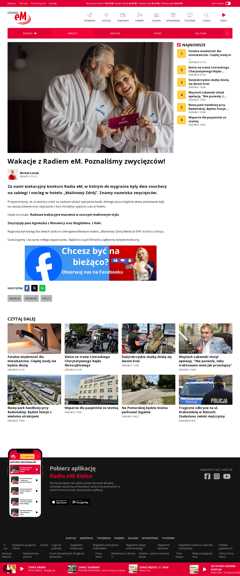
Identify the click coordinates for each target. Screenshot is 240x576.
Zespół (44, 545)
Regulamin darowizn (164, 546)
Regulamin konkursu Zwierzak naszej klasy (196, 546)
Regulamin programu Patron (24, 546)
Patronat (23, 3)
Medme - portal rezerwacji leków (154, 555)
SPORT (158, 33)
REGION (27, 33)
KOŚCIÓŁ (115, 33)
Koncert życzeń (38, 3)
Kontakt (53, 3)
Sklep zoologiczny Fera (202, 555)
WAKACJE (14, 298)
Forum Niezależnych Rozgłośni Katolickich (66, 555)
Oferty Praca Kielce (226, 555)
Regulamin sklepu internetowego (136, 546)
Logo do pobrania (56, 546)
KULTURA (200, 33)
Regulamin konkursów (76, 546)
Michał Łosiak (29, 173)
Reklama (12, 3)
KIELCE (46, 298)
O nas (6, 546)
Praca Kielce (98, 555)
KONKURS (31, 298)
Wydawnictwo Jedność (31, 555)
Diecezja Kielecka (7, 555)
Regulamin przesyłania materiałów (105, 546)
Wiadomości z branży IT (123, 555)
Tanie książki (179, 555)
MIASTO (72, 33)
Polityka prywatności (225, 546)
